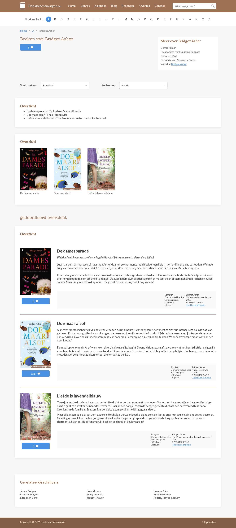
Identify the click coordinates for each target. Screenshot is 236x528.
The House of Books (195, 305)
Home (72, 5)
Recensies (128, 5)
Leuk (34, 373)
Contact (160, 5)
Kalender (100, 5)
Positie (125, 85)
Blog (114, 5)
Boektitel (48, 85)
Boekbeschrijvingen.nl (44, 6)
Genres (85, 5)
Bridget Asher (179, 64)
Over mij (144, 5)
